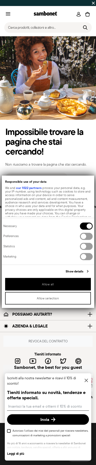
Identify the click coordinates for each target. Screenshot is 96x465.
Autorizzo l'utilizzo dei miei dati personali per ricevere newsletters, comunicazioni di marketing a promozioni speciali (50, 433)
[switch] (86, 236)
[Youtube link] (32, 361)
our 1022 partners (29, 187)
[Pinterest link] (78, 361)
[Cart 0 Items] (87, 14)
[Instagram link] (17, 361)
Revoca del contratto (48, 341)
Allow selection (48, 298)
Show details (74, 271)
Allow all (48, 284)
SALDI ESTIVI (11, 2)
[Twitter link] (63, 361)
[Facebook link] (48, 361)
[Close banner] (93, 3)
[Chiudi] (86, 381)
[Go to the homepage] (45, 14)
